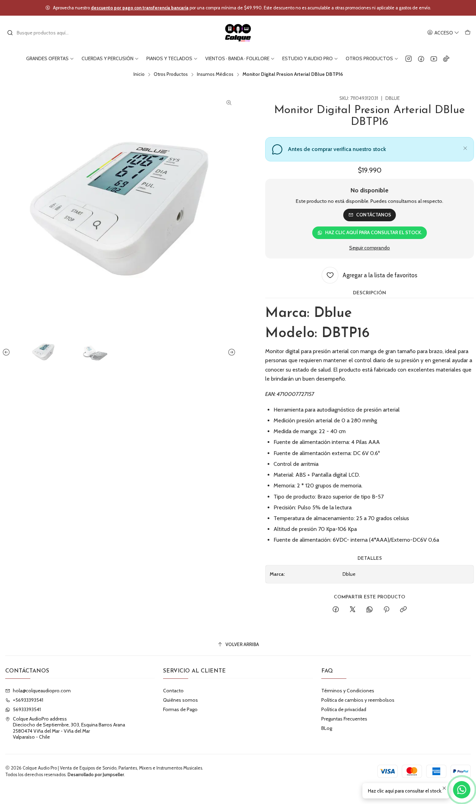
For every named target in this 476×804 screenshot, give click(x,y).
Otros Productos (171, 74)
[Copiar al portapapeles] (403, 610)
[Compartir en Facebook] (335, 610)
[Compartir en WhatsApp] (369, 610)
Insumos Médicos (215, 74)
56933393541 (27, 709)
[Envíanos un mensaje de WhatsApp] (461, 789)
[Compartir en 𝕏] (353, 610)
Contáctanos (373, 214)
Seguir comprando (369, 247)
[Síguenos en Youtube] (433, 58)
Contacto (173, 690)
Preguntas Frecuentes (344, 719)
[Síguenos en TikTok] (446, 58)
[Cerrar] (465, 147)
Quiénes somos (180, 700)
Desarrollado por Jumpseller (96, 774)
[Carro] (467, 33)
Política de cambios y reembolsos (357, 700)
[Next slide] (230, 352)
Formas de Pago (180, 709)
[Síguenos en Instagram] (408, 58)
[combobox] (42, 33)
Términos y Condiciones (347, 690)
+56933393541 (28, 700)
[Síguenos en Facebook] (421, 58)
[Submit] (10, 33)
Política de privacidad (343, 709)
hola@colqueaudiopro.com (42, 690)
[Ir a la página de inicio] (238, 32)
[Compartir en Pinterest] (386, 610)
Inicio (139, 74)
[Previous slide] (7, 352)
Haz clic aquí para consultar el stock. (373, 232)
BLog (326, 728)
